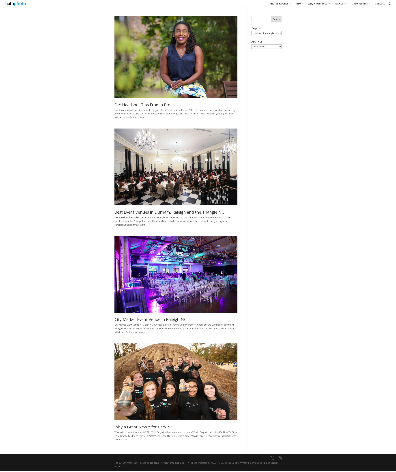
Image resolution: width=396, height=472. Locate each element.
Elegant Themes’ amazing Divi (166, 462)
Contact (380, 3)
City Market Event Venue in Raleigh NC (150, 319)
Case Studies (360, 3)
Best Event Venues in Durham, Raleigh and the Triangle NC (169, 212)
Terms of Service (269, 462)
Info (298, 3)
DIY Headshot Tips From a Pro (142, 104)
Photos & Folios (279, 3)
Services (339, 3)
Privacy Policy (247, 462)
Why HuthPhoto (317, 3)
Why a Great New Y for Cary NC (143, 427)
